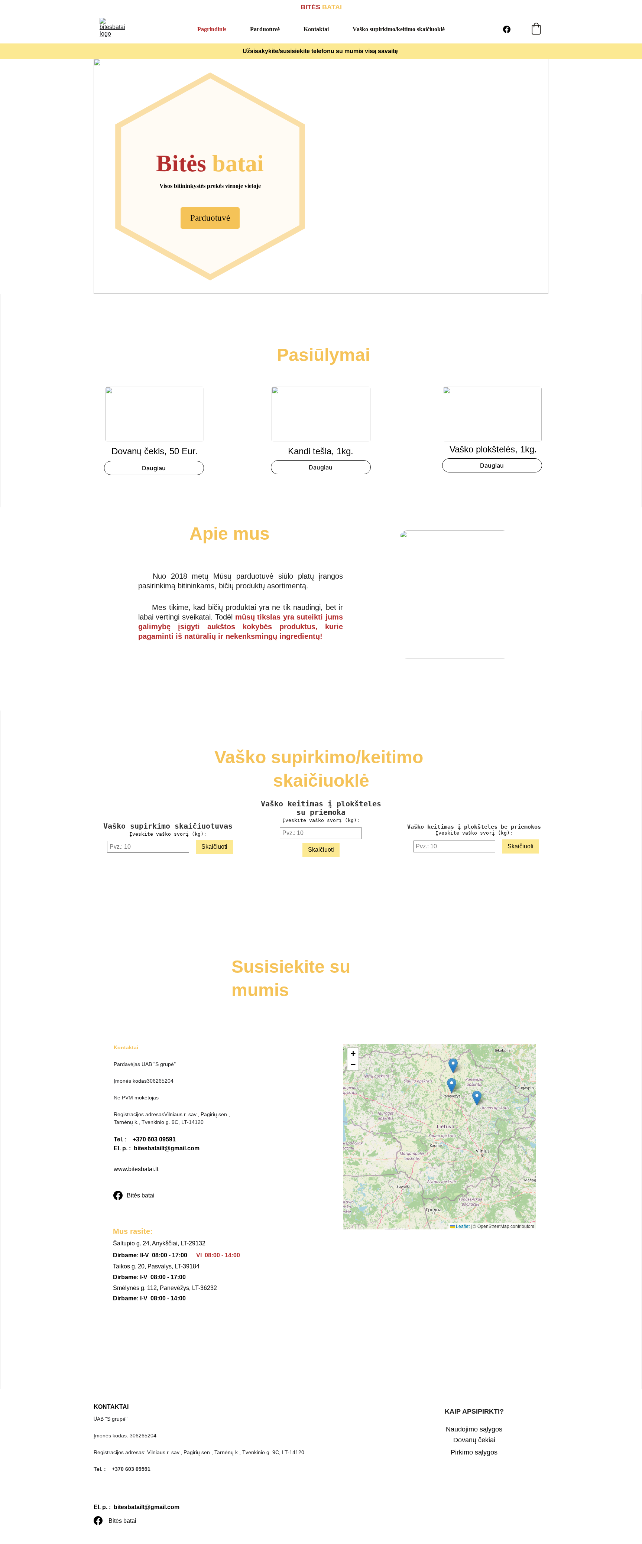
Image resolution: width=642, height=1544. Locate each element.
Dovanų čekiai (474, 1440)
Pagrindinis (211, 29)
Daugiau (154, 468)
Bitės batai (141, 1195)
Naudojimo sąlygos (474, 1429)
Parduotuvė (265, 29)
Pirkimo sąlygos (474, 1452)
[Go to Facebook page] (506, 29)
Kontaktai (316, 29)
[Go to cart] (536, 29)
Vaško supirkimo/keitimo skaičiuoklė (399, 29)
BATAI (331, 7)
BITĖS (310, 7)
